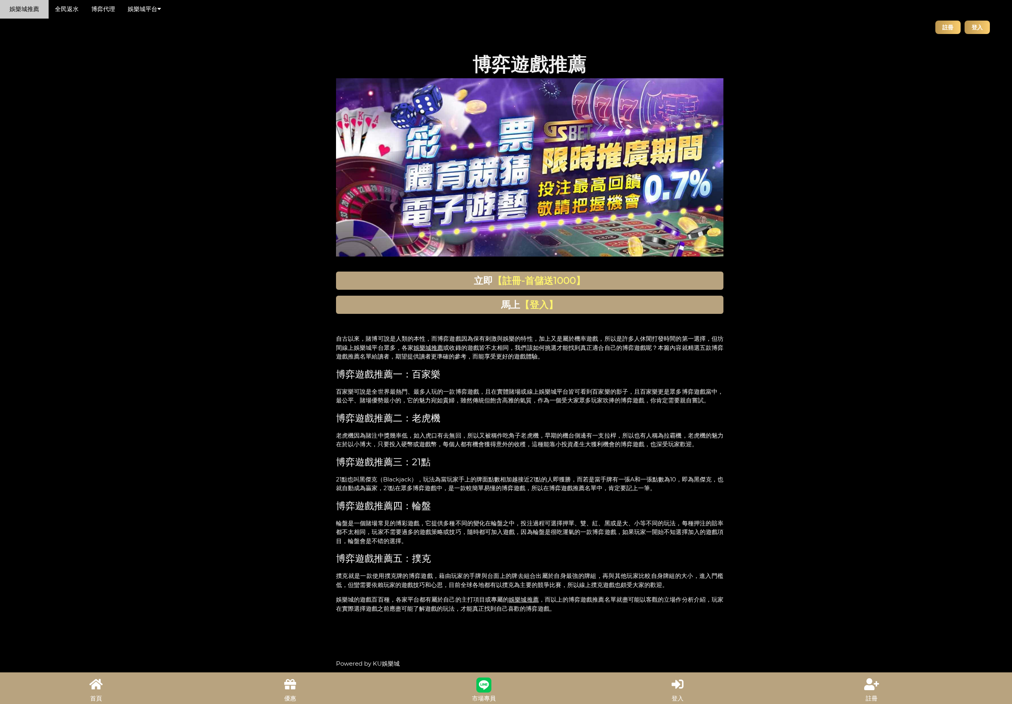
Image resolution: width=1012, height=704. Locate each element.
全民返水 (67, 9)
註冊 (947, 27)
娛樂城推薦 (24, 9)
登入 (977, 27)
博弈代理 (103, 9)
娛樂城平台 (142, 9)
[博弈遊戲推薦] (529, 167)
